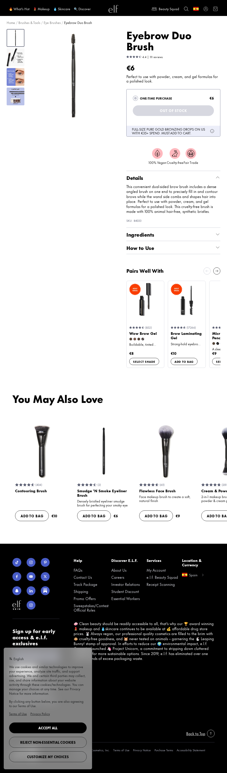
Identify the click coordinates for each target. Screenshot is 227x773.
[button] (73, 75)
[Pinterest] (45, 562)
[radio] (135, 98)
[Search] (186, 8)
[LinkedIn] (31, 590)
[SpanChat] (16, 590)
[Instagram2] (31, 605)
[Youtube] (31, 576)
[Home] (113, 9)
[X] (45, 576)
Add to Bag (184, 361)
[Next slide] (216, 271)
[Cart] (215, 9)
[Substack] (45, 590)
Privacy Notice (142, 750)
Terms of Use (121, 750)
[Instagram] (31, 562)
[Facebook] (16, 576)
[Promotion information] (212, 131)
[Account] (205, 9)
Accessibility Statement (191, 750)
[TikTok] (16, 562)
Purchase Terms (164, 750)
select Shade (144, 361)
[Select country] (196, 9)
